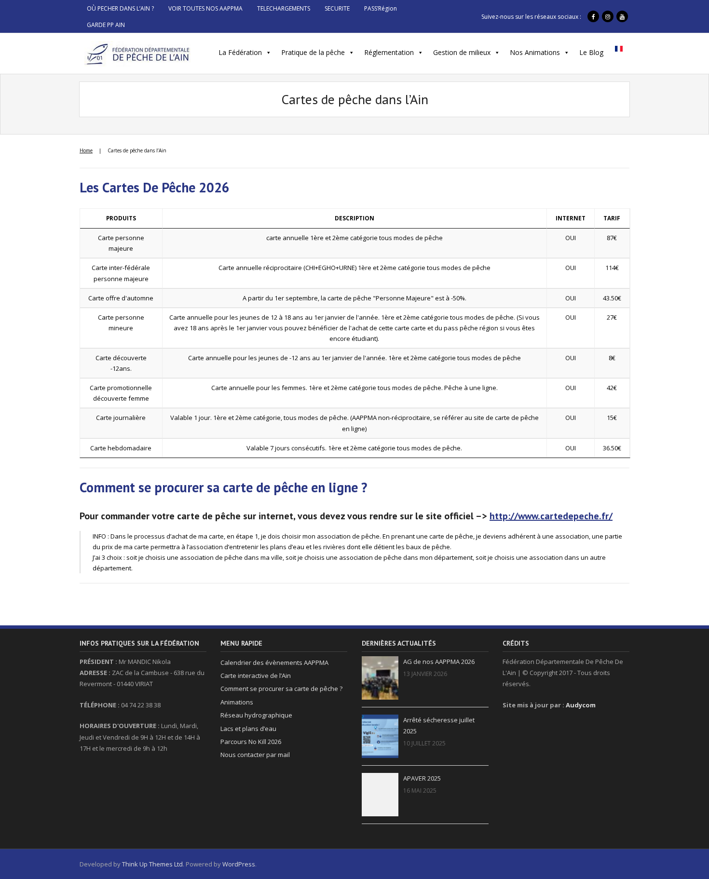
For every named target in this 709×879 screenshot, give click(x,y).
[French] (618, 51)
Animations (236, 702)
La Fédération (240, 52)
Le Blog (591, 52)
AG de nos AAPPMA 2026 (439, 661)
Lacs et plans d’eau (248, 728)
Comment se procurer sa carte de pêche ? (281, 688)
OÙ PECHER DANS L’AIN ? (120, 8)
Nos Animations (535, 52)
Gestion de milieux (462, 52)
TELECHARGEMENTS (283, 8)
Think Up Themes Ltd (152, 864)
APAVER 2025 (422, 778)
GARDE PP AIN (106, 25)
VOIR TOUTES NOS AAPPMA (205, 8)
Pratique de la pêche (313, 52)
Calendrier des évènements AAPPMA (274, 662)
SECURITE (337, 8)
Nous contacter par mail (255, 754)
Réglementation (389, 52)
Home (86, 150)
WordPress (238, 864)
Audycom (581, 705)
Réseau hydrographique (256, 715)
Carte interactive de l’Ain (255, 675)
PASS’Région (380, 8)
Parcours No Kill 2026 (250, 741)
